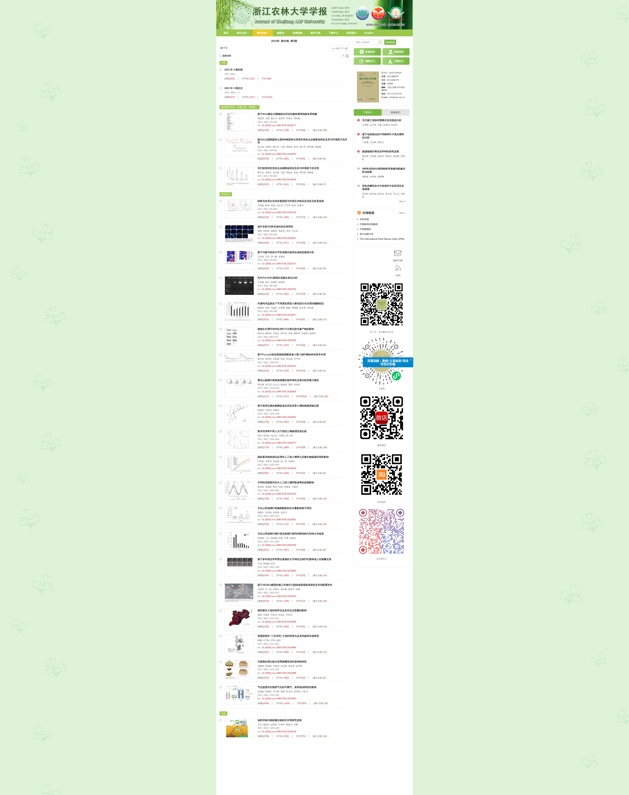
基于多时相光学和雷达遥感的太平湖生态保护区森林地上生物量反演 (294, 559)
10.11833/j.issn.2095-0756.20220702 (279, 596)
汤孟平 (284, 512)
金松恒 (381, 156)
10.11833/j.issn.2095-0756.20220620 (279, 468)
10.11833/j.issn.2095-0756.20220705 (279, 340)
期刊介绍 (242, 32)
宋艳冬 (289, 118)
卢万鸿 (287, 205)
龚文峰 (284, 589)
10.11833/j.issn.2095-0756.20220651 (279, 519)
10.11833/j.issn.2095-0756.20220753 (279, 366)
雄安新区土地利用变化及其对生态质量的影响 (282, 610)
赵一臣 (284, 461)
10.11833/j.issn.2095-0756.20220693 (279, 698)
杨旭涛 (284, 384)
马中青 (276, 691)
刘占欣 (274, 435)
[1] (231, 121)
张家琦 (291, 461)
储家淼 (365, 176)
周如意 (260, 118)
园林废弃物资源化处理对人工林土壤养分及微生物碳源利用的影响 (293, 457)
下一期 (344, 48)
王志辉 (373, 142)
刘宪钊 (274, 615)
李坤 (273, 640)
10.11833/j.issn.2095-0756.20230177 (279, 125)
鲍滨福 (373, 194)
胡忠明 (394, 125)
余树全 (293, 538)
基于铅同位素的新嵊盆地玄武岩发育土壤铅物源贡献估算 (288, 405)
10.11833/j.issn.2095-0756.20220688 (279, 673)
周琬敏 (295, 308)
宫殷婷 (276, 461)
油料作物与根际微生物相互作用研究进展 (279, 720)
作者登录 (370, 51)
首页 (226, 32)
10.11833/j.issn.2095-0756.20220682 (279, 571)
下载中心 (333, 32)
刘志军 (289, 615)
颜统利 (260, 308)
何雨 (267, 308)
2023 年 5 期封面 (233, 69)
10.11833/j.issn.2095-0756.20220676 (279, 154)
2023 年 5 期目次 (233, 88)
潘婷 (259, 615)
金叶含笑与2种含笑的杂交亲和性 (275, 226)
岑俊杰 (276, 666)
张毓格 (260, 666)
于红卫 (396, 194)
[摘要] (227, 78)
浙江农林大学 (366, 234)
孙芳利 (365, 194)
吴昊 (273, 563)
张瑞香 (266, 435)
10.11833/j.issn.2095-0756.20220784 (279, 545)
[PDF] (264, 78)
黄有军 (388, 156)
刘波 (280, 487)
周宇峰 (310, 147)
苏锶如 (260, 691)
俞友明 (299, 666)
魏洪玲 (268, 333)
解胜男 (297, 333)
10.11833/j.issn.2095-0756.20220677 (279, 315)
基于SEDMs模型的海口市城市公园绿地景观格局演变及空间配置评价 (294, 584)
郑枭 (280, 538)
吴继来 (287, 487)
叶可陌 (266, 640)
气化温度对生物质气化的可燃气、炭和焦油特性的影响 (286, 687)
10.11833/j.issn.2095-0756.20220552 (279, 417)
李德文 (276, 333)
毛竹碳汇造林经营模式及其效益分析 (381, 120)
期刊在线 (262, 32)
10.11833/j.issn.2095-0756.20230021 (279, 238)
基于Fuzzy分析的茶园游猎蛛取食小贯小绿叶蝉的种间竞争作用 (291, 354)
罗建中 (300, 205)
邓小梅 (274, 256)
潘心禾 (302, 147)
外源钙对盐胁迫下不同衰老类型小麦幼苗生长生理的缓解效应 (290, 303)
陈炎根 (260, 487)
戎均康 (310, 308)
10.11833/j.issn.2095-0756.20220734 (279, 212)
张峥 (259, 231)
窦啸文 (260, 512)
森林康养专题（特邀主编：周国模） (239, 107)
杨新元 (266, 724)
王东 (259, 724)
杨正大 (274, 118)
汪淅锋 (365, 125)
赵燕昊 (274, 724)
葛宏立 (381, 142)
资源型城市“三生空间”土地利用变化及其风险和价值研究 (288, 635)
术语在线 (364, 219)
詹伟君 (365, 156)
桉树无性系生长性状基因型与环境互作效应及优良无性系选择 (290, 201)
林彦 (294, 205)
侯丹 (267, 282)
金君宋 (281, 118)
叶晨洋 (281, 724)
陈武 (296, 147)
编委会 (280, 32)
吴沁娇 (260, 147)
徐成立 (281, 615)
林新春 (281, 282)
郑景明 (268, 461)
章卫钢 (284, 666)
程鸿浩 (268, 359)
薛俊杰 (268, 691)
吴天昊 (268, 384)
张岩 (259, 435)
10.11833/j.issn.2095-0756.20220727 (279, 443)
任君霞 (373, 156)
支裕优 (268, 410)
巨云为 (276, 384)
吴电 (296, 172)
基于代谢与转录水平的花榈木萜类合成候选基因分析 (285, 252)
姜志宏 (291, 666)
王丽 (267, 118)
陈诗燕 (260, 359)
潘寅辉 (396, 156)
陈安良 (381, 194)
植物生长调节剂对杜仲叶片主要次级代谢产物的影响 (285, 329)
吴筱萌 (276, 359)
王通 (286, 538)
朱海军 (297, 384)
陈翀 (298, 589)
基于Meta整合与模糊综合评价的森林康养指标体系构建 (287, 114)
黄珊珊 (381, 176)
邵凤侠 (266, 231)
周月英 (388, 194)
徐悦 (283, 359)
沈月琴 (373, 125)
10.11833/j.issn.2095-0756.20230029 (279, 391)
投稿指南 (297, 32)
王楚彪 (260, 205)
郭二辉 (289, 435)
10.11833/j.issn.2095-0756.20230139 (279, 731)
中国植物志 (365, 229)
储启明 (312, 333)
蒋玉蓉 (302, 308)
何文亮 (279, 205)
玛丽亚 (274, 308)
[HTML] (245, 78)
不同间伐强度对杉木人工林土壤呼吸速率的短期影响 (285, 482)
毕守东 (297, 359)
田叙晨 (305, 333)
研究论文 (225, 194)
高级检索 (390, 42)
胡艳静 (268, 487)
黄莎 (275, 487)
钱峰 (288, 308)
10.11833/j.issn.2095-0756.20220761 (279, 289)
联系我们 (351, 32)
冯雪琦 (281, 435)
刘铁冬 (276, 589)
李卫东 (295, 231)
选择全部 (226, 55)
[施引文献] (318, 130)
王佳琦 (260, 256)
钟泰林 (373, 176)
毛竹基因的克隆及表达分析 (277, 277)
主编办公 (399, 61)
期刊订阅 (315, 32)
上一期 (334, 48)
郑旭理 (386, 125)
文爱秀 (281, 308)
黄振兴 (289, 724)
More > (402, 201)
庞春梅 (274, 538)
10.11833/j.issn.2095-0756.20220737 (279, 263)
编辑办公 (370, 61)
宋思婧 (260, 538)
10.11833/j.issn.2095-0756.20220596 (279, 622)
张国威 (266, 563)
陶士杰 (276, 147)
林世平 (291, 589)
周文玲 (260, 333)
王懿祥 (295, 487)
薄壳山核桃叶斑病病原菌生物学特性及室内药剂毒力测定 (288, 380)
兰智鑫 (260, 282)
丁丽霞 (365, 142)
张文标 (289, 691)
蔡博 (283, 691)
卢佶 (259, 563)
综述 (223, 713)
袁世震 (297, 691)
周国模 (297, 118)
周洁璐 (260, 384)
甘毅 (296, 724)
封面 (223, 63)
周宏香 (281, 231)
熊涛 (267, 205)
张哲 (288, 231)
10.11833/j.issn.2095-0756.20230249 (279, 179)
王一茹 (268, 589)
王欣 (267, 256)
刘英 (290, 333)
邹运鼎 (289, 359)
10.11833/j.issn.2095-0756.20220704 (279, 494)
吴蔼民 (281, 256)
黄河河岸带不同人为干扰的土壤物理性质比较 (282, 431)
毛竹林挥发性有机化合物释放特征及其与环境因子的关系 (288, 168)
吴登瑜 (268, 512)
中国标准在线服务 (369, 224)
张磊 (273, 205)
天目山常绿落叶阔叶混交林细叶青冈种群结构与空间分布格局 (290, 533)
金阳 (278, 640)
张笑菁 (276, 512)
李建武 (276, 410)
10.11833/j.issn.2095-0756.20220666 (279, 647)
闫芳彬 (260, 461)
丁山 (267, 538)
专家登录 (399, 51)
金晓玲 (274, 231)
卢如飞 (305, 691)
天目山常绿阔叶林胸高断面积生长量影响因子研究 (284, 508)
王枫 (380, 125)
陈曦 (259, 640)
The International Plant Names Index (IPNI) (382, 239)
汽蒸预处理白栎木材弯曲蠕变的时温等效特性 (282, 661)
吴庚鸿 (260, 589)
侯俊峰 (268, 666)
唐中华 (284, 333)
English (369, 32)
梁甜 (290, 384)
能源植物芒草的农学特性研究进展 (380, 151)
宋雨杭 (260, 410)
